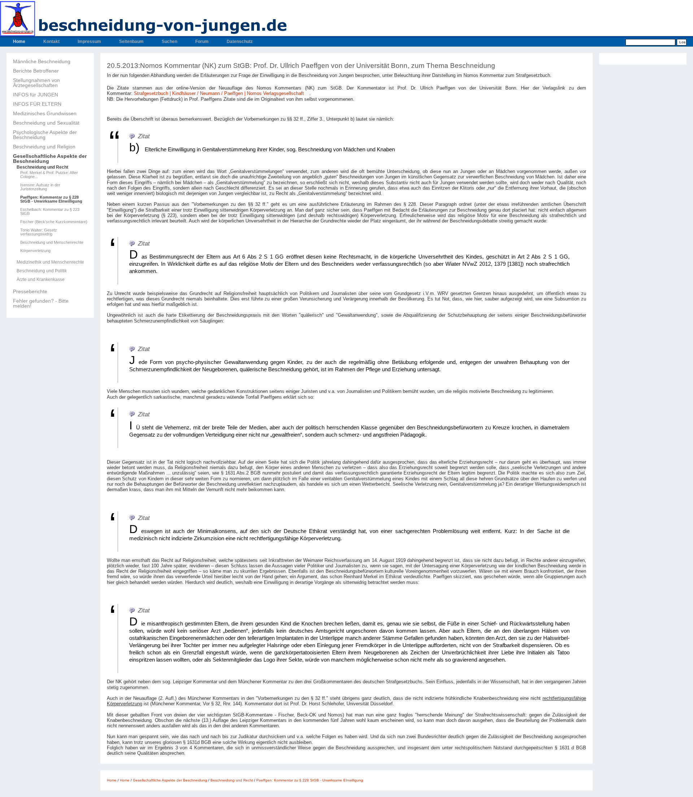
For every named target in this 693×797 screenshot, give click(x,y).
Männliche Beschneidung (41, 61)
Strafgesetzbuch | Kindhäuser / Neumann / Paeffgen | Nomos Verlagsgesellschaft (219, 93)
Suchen (169, 41)
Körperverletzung (35, 251)
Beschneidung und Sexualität (46, 122)
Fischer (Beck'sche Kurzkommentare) (53, 222)
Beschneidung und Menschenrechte (51, 242)
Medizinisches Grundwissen (45, 113)
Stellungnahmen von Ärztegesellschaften (36, 83)
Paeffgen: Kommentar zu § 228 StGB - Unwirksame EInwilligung (51, 199)
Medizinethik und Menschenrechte (50, 262)
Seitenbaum (131, 41)
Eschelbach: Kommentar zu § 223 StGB (49, 212)
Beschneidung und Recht (42, 167)
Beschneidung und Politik (42, 271)
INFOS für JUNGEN (35, 94)
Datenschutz (240, 41)
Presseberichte (30, 291)
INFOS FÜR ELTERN (37, 104)
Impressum (89, 41)
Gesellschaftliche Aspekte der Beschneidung (50, 158)
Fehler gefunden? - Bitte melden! (41, 303)
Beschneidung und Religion (44, 146)
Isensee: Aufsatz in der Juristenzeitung (40, 187)
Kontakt (51, 41)
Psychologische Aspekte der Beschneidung (45, 135)
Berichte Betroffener (36, 70)
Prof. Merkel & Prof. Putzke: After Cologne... (49, 175)
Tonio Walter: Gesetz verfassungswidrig (38, 232)
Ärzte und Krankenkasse (41, 279)
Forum (202, 41)
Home (19, 41)
